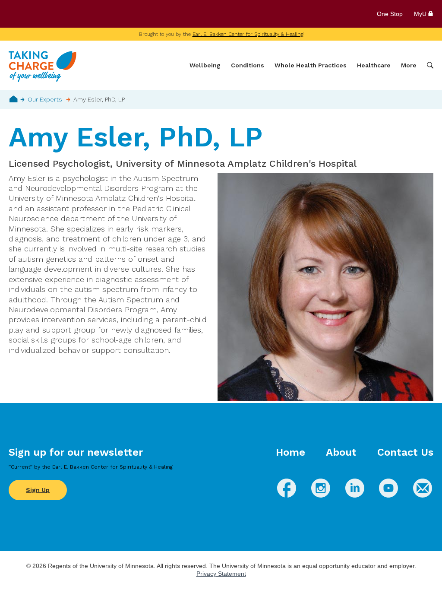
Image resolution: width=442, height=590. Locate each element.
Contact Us (405, 452)
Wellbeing (205, 65)
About (341, 452)
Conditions (247, 65)
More (409, 65)
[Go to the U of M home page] (71, 14)
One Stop (390, 13)
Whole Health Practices (311, 65)
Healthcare (374, 65)
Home (13, 98)
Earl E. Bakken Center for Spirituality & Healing (248, 34)
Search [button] (430, 65)
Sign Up (38, 489)
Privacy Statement (221, 573)
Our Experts (45, 99)
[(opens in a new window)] (286, 494)
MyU (421, 13)
